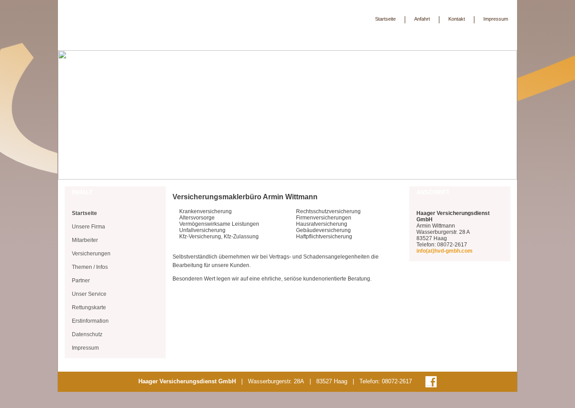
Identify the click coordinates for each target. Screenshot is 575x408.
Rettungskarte (89, 307)
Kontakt (456, 19)
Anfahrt (422, 19)
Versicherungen (91, 253)
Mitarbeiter (85, 240)
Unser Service (89, 294)
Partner (81, 280)
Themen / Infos (90, 267)
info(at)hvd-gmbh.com (444, 251)
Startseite (385, 19)
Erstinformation (90, 321)
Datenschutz (87, 334)
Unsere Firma (88, 227)
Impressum (495, 19)
